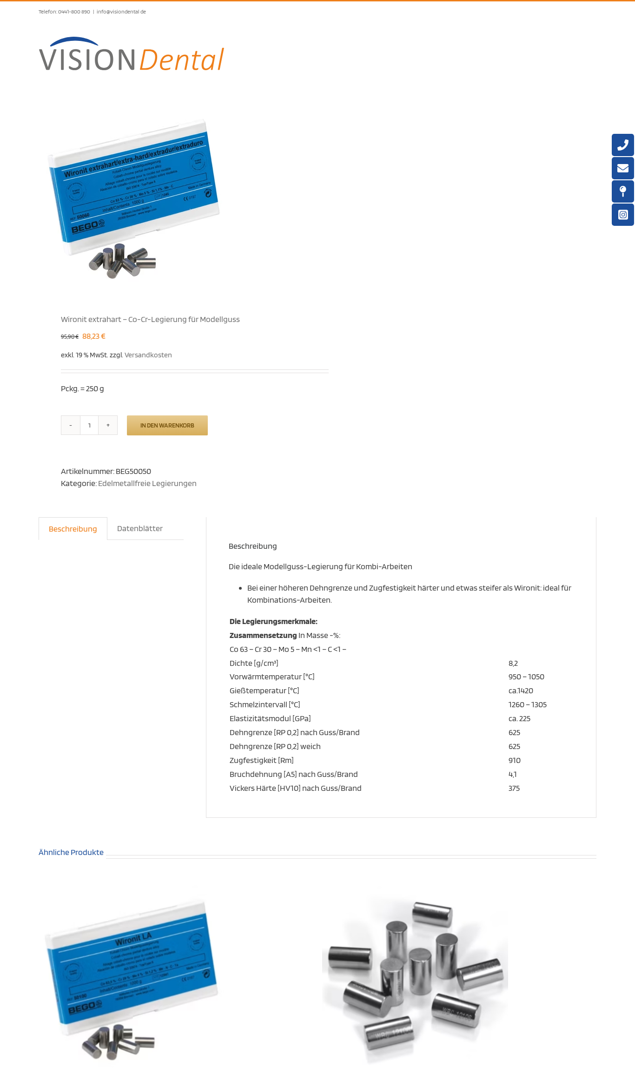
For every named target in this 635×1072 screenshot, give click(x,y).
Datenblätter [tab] (140, 528)
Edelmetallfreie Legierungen (147, 483)
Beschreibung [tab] (73, 528)
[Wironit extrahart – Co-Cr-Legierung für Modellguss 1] (172, 196)
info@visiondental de (121, 11)
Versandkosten (148, 354)
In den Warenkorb (167, 425)
